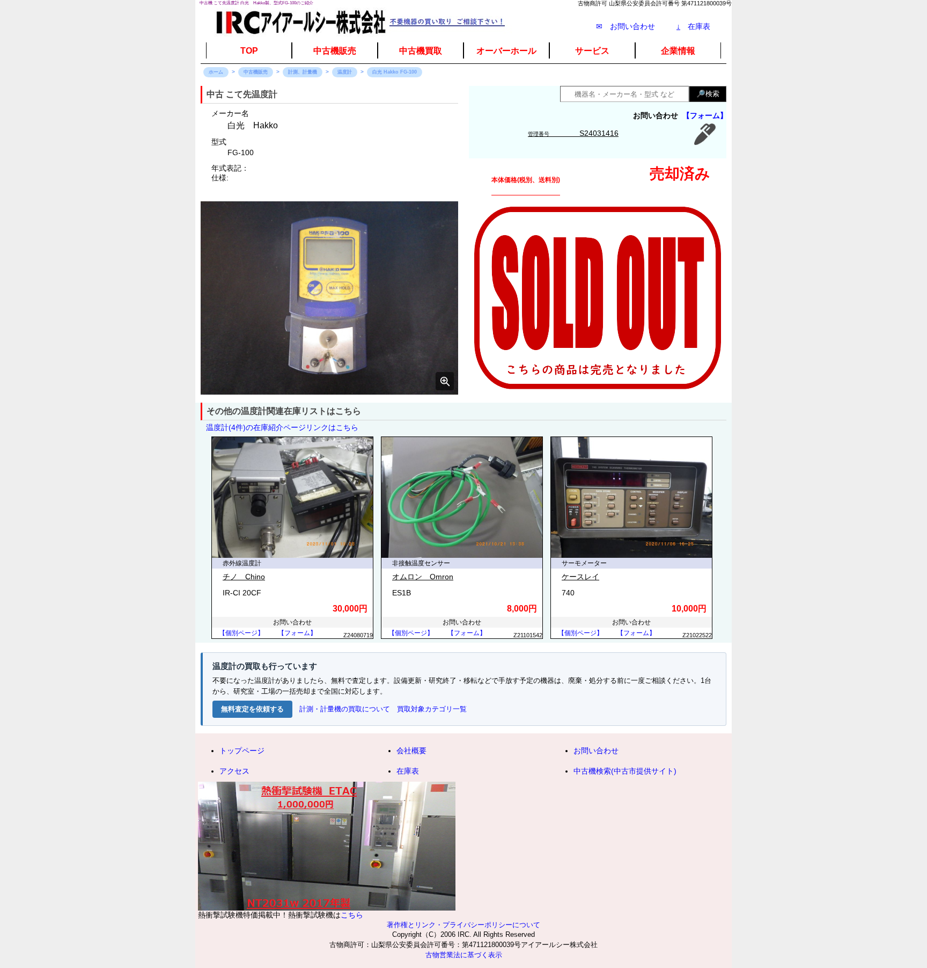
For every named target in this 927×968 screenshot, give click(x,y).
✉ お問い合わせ (625, 26)
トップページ (241, 750)
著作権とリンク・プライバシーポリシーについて (463, 925)
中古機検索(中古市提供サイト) (624, 771)
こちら (352, 915)
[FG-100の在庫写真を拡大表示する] (329, 298)
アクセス (234, 771)
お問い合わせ (596, 750)
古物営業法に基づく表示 (463, 955)
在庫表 (693, 26)
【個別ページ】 (241, 633)
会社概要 (411, 750)
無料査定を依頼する (252, 709)
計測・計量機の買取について (344, 709)
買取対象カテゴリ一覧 (432, 709)
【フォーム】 (704, 115)
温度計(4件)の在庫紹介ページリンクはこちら (282, 427)
